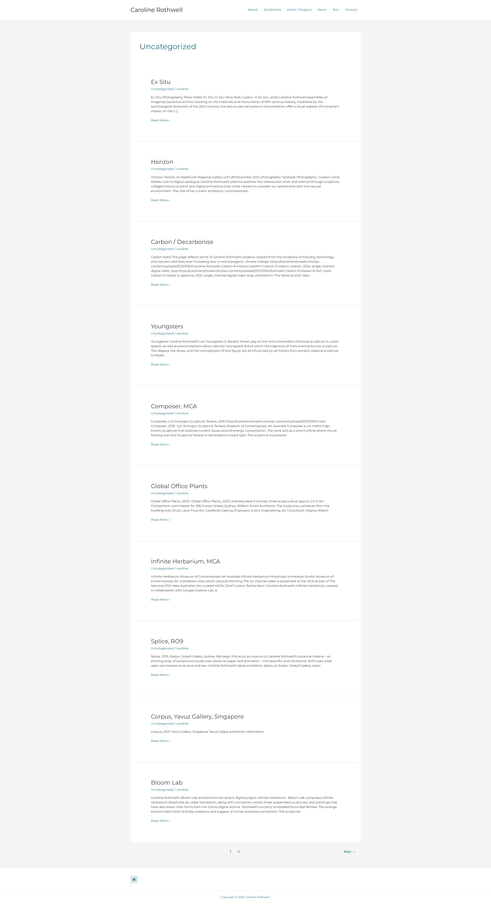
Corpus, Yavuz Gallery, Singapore (197, 716)
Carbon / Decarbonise (182, 241)
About (253, 10)
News (322, 10)
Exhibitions (272, 10)
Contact (351, 10)
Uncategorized (162, 89)
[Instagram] (134, 879)
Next (350, 851)
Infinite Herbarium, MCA (185, 561)
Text (336, 10)
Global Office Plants (179, 486)
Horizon (162, 161)
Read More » (160, 120)
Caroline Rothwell (156, 9)
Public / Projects (299, 10)
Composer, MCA (174, 406)
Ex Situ (161, 81)
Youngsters (167, 326)
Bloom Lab (167, 782)
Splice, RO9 (167, 641)
